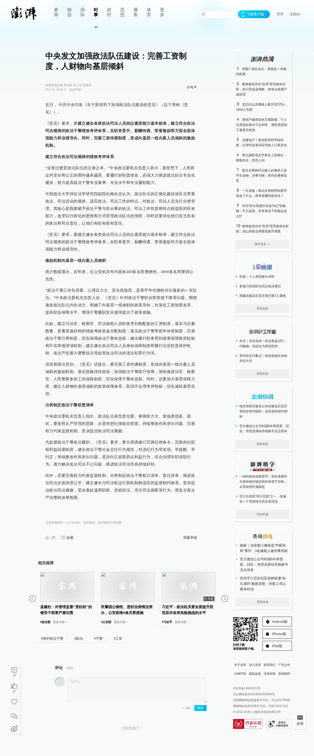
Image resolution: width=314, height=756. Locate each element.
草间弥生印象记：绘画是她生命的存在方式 (263, 358)
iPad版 (277, 646)
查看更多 (262, 308)
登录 (280, 14)
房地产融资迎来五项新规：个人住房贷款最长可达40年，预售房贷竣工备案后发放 (261, 125)
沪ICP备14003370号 (247, 688)
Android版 (280, 622)
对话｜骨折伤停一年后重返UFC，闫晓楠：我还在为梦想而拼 (263, 343)
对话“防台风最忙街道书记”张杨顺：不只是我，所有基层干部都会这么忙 (261, 211)
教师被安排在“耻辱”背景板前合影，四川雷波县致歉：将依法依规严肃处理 (261, 89)
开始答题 (262, 514)
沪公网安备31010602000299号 (254, 694)
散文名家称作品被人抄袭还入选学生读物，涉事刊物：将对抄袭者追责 (261, 175)
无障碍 (295, 14)
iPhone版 (279, 634)
